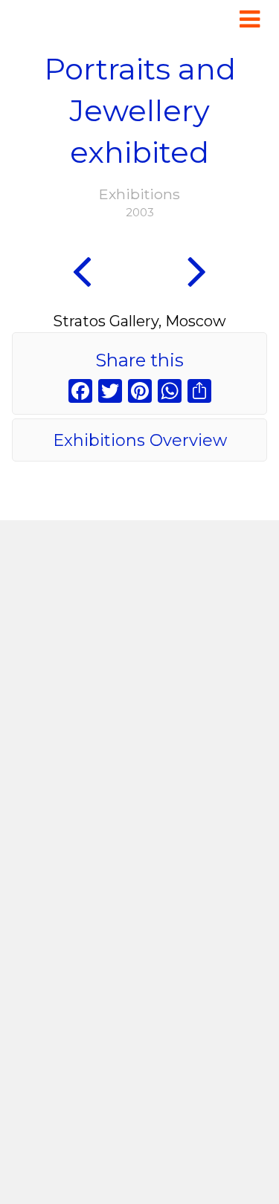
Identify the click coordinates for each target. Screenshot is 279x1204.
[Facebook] (80, 393)
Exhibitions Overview (140, 440)
